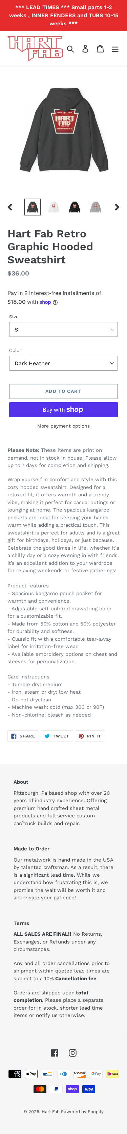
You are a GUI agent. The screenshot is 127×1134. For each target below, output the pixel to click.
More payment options (63, 426)
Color (15, 350)
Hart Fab (51, 1111)
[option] (32, 207)
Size (14, 316)
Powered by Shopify (82, 1111)
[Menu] (115, 48)
